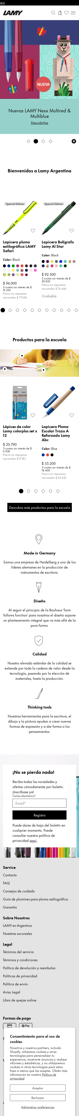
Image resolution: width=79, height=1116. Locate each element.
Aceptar (37, 1087)
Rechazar (37, 1097)
